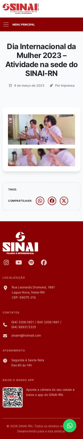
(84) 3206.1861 (48, 322)
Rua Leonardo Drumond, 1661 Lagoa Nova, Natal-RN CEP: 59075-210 (33, 292)
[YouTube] (19, 262)
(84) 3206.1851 (22, 322)
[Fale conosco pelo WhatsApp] (69, 425)
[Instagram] (6, 262)
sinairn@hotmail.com (26, 335)
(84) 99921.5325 (23, 327)
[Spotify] (31, 262)
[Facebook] (44, 262)
